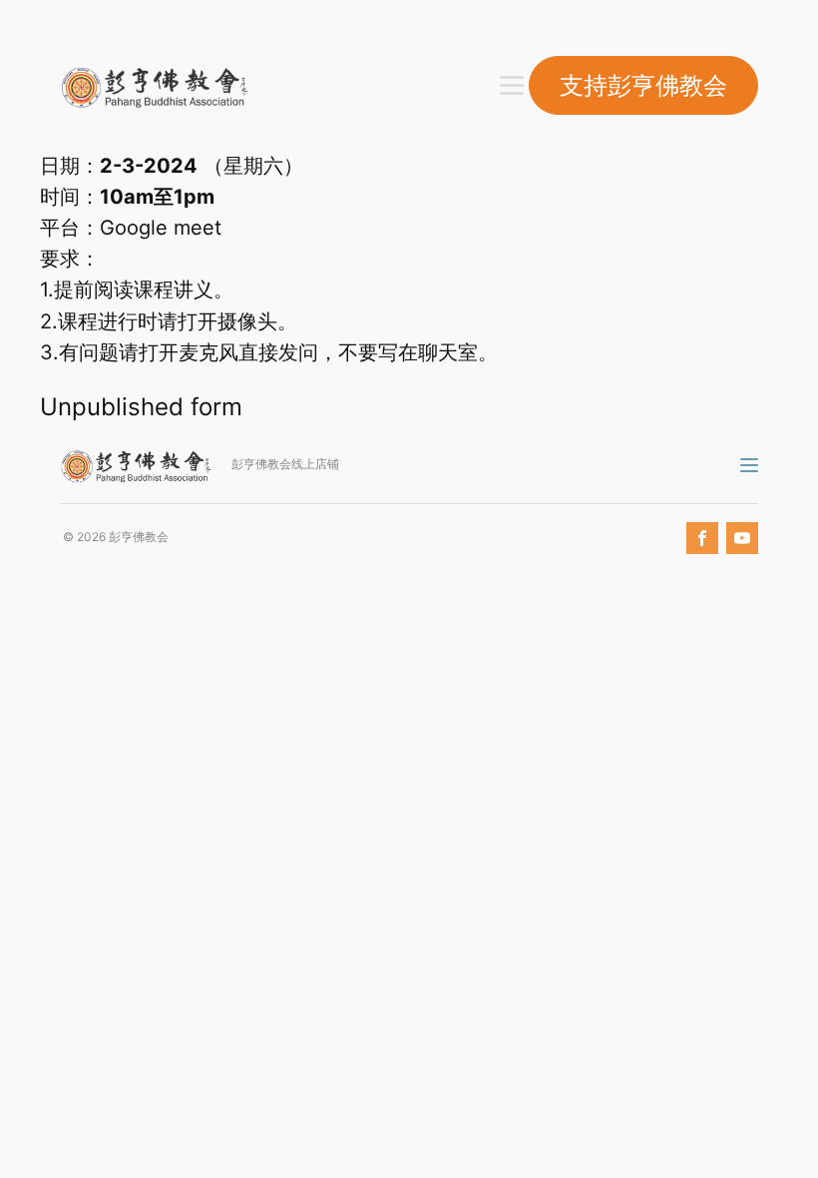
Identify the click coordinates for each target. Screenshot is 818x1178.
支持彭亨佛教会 (643, 85)
